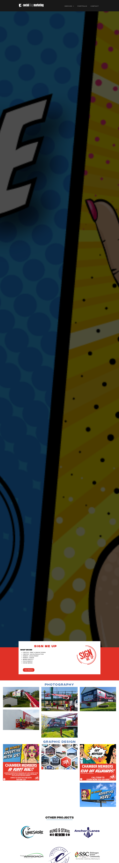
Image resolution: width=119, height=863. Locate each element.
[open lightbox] (21, 697)
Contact (95, 6)
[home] (31, 5)
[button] (69, 6)
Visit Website (29, 670)
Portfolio (82, 6)
